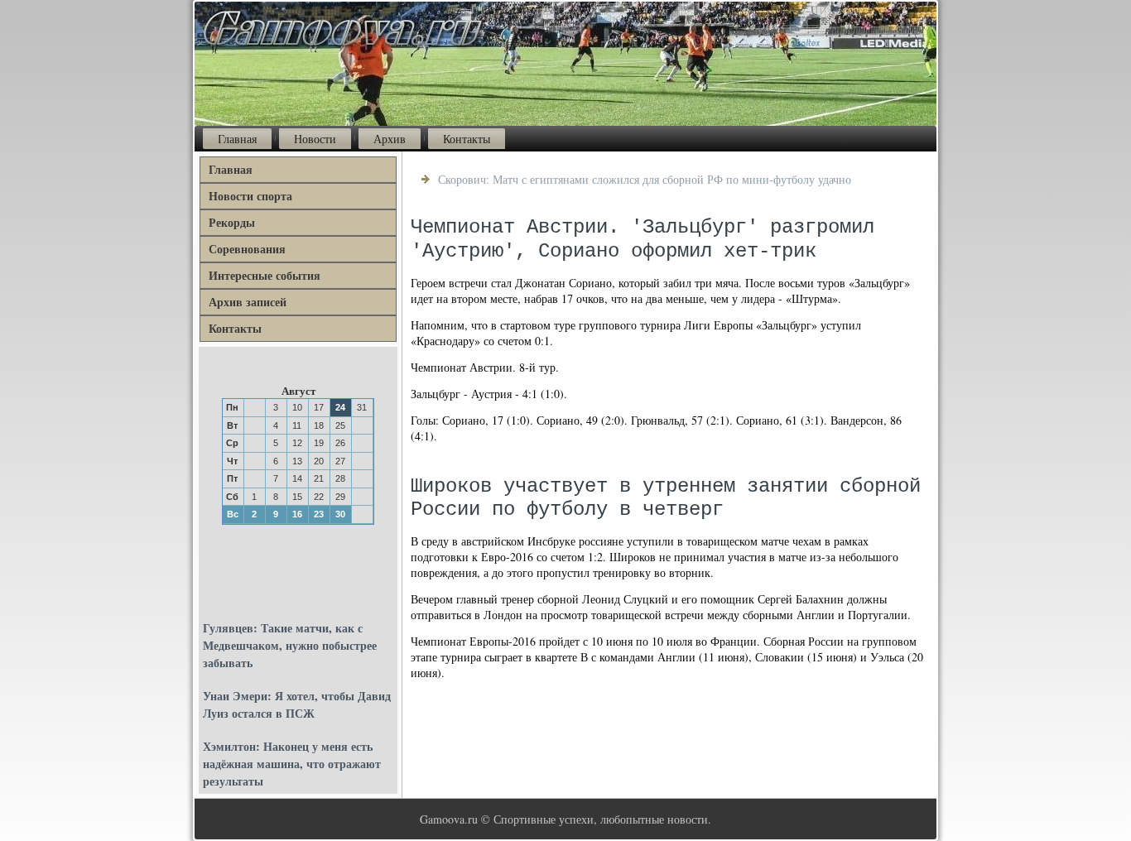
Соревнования (247, 248)
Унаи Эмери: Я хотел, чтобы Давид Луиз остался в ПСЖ (297, 704)
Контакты (466, 139)
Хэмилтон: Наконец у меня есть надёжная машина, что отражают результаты (292, 764)
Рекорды (232, 222)
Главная (237, 139)
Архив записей (247, 301)
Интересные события (264, 275)
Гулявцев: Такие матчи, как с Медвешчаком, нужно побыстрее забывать (290, 645)
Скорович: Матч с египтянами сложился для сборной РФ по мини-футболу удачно (644, 179)
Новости (315, 139)
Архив (389, 139)
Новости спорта (250, 195)
